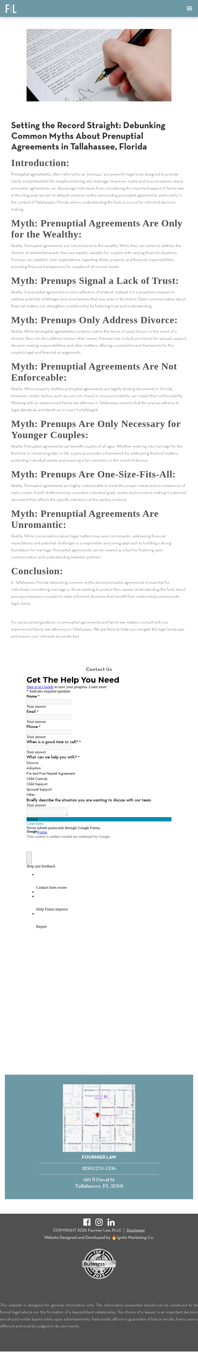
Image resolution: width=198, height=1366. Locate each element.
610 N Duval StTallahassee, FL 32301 (99, 1183)
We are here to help (110, 629)
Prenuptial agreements (30, 174)
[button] (189, 8)
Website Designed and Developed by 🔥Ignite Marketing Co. (99, 1238)
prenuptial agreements (55, 331)
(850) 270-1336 (99, 1169)
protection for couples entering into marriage (69, 181)
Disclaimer (136, 1230)
